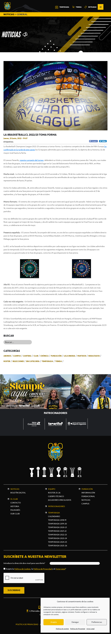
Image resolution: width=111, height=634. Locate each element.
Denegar (75, 622)
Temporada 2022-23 (57, 534)
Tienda (58, 361)
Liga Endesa (69, 355)
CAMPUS (85, 503)
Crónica (44, 355)
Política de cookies (62, 629)
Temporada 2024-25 (57, 542)
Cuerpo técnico (56, 496)
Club (36, 355)
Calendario (54, 516)
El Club (14, 499)
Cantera (27, 355)
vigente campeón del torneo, (32, 160)
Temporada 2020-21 (57, 527)
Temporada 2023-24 (57, 538)
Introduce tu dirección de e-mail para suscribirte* (24, 563)
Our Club (15, 513)
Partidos (81, 355)
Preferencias (97, 622)
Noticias (15, 489)
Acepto (53, 622)
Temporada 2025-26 (57, 545)
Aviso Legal (90, 629)
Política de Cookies (22, 569)
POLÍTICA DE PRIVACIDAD (27, 624)
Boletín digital (18, 492)
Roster (7, 361)
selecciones (18, 361)
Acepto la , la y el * (36, 569)
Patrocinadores (56, 506)
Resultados (94, 355)
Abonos (7, 355)
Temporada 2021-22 (57, 531)
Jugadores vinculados (59, 500)
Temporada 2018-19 (57, 520)
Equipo (51, 489)
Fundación (56, 355)
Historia (14, 506)
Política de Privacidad (77, 629)
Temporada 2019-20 (57, 523)
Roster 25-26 (54, 492)
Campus (17, 355)
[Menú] (100, 7)
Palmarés (15, 510)
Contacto (15, 502)
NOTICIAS (9, 14)
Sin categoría (33, 361)
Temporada (47, 361)
